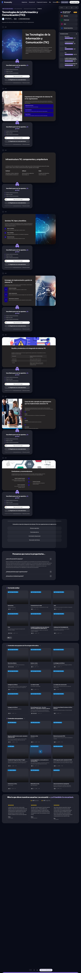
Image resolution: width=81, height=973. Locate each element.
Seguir (15, 18)
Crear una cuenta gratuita (45, 970)
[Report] (76, 7)
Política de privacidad (26, 82)
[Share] (71, 7)
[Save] (66, 7)
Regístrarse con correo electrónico (18, 79)
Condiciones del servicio (17, 82)
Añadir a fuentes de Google (24, 18)
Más (9, 637)
